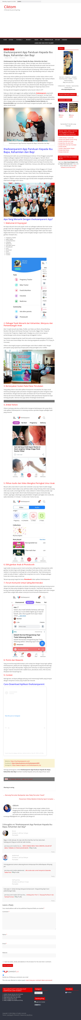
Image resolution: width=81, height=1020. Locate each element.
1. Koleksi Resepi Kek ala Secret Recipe (12, 994)
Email (4, 943)
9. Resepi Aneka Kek (63, 152)
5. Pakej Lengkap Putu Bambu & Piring (12, 1000)
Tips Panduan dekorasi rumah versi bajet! (20, 779)
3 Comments (22, 57)
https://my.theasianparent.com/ (20, 761)
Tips (41, 39)
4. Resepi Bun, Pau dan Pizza (65, 143)
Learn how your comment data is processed (39, 980)
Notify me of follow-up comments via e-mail (15, 977)
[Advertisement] (40, 26)
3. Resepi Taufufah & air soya (65, 141)
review (12, 49)
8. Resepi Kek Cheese (63, 150)
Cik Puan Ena (16, 880)
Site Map (57, 39)
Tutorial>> (19, 39)
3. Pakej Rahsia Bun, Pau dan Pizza (11, 997)
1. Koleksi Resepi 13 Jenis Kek (65, 137)
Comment (5, 911)
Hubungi (64, 39)
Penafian (69, 992)
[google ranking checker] (39, 1002)
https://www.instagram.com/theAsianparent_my (26, 765)
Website (4, 953)
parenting (6, 49)
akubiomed (15, 855)
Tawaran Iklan (48, 39)
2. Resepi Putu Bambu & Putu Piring (67, 139)
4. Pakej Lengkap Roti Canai (9, 999)
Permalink (15, 835)
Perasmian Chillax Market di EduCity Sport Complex (37, 799)
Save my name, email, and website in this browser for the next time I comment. (28, 962)
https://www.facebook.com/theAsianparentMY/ (26, 763)
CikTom (11, 39)
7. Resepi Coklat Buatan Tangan (66, 148)
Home (5, 39)
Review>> (28, 39)
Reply (53, 852)
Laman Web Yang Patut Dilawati (44, 43)
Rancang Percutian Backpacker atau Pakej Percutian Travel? (23, 795)
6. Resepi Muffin (62, 146)
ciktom (15, 57)
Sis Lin (14, 831)
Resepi (36, 39)
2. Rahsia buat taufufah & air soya (11, 995)
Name (4, 934)
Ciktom (10, 6)
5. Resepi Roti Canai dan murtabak (67, 145)
